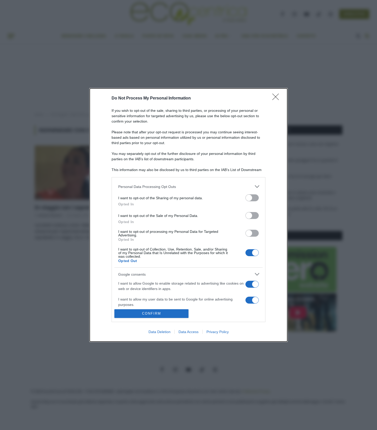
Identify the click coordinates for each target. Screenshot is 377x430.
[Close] (277, 98)
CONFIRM (151, 313)
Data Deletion (159, 332)
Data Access (188, 332)
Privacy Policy (217, 332)
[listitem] (188, 186)
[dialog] (188, 214)
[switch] (252, 197)
